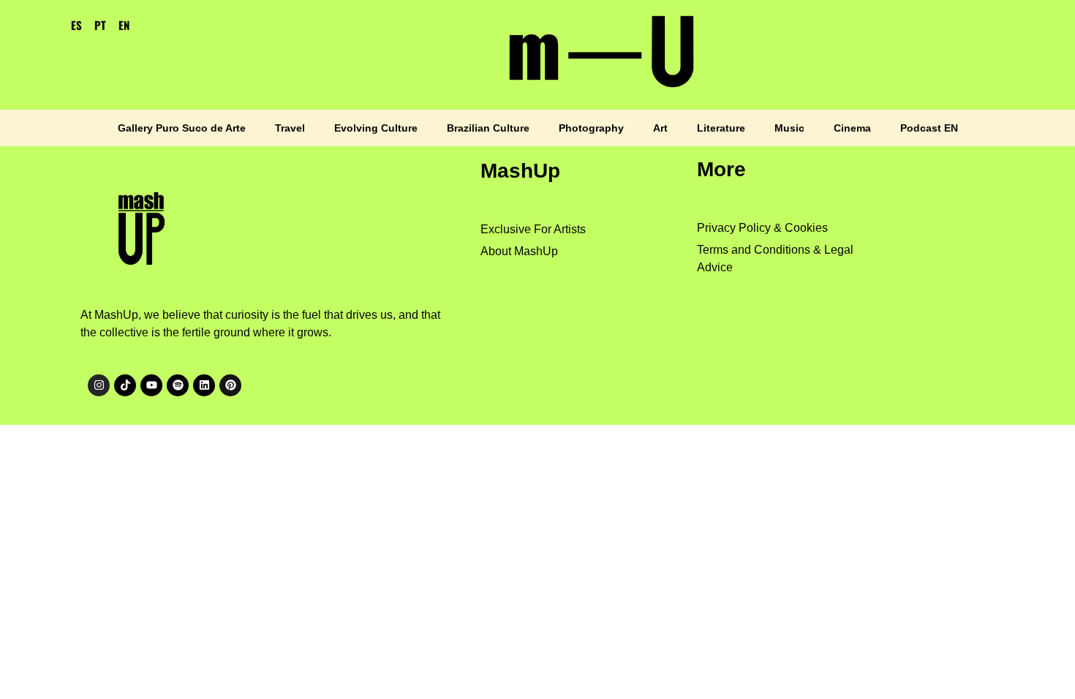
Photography (591, 128)
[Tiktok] (125, 385)
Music (789, 128)
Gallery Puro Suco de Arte (182, 128)
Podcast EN (929, 128)
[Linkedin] (204, 385)
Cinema (852, 128)
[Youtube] (151, 385)
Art (660, 128)
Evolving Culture (376, 128)
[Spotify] (178, 385)
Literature (721, 128)
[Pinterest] (230, 385)
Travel (290, 128)
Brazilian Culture (488, 128)
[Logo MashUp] (143, 224)
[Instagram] (99, 385)
